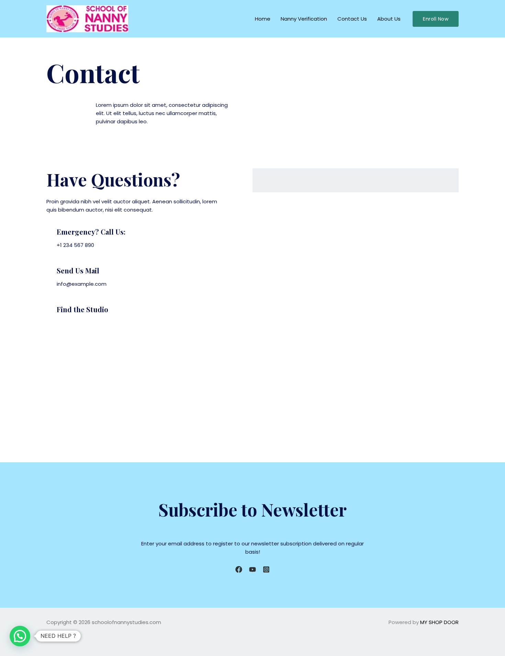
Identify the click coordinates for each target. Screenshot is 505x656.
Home (262, 18)
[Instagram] (266, 569)
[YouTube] (252, 569)
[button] (436, 19)
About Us (389, 18)
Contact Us (352, 18)
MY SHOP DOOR (439, 622)
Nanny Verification (304, 18)
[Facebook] (238, 569)
